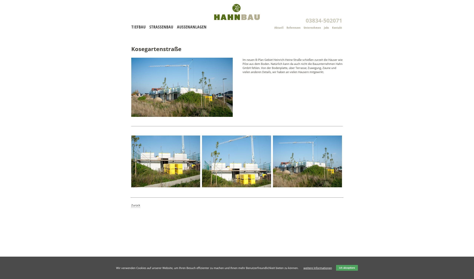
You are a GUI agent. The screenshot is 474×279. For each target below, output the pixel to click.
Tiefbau (138, 27)
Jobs (326, 27)
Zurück (135, 205)
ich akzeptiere (347, 267)
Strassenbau (161, 27)
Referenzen (294, 27)
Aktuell (279, 27)
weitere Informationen (317, 268)
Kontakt (337, 27)
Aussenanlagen (192, 27)
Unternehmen (312, 27)
